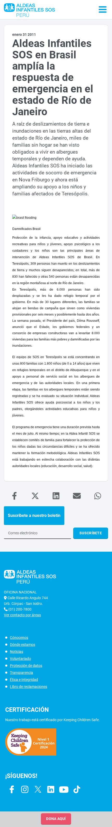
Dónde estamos (22, 645)
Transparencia (21, 673)
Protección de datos (26, 666)
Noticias (16, 652)
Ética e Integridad (24, 680)
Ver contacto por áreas (22, 615)
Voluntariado (20, 659)
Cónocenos (19, 637)
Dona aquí (56, 819)
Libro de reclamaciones (28, 687)
